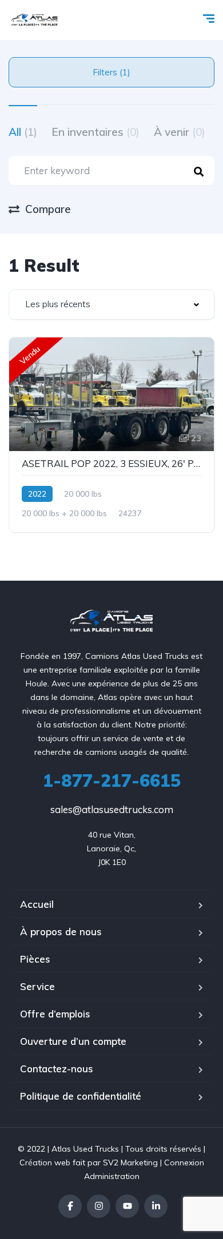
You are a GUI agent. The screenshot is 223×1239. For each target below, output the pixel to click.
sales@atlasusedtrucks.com (111, 809)
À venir (179, 132)
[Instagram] (98, 1206)
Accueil (37, 904)
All (23, 132)
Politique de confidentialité (80, 1096)
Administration (112, 1176)
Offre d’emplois (55, 1014)
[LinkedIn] (156, 1206)
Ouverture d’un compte (73, 1041)
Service (37, 986)
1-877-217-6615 (112, 780)
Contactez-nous (56, 1069)
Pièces (35, 959)
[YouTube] (127, 1206)
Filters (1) (111, 72)
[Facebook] (70, 1206)
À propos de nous (61, 932)
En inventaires (95, 132)
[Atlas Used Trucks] (35, 20)
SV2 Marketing (130, 1162)
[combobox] (111, 304)
